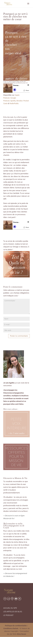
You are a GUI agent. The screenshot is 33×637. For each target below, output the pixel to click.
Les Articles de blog (12, 612)
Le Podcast (8, 615)
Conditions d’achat (10, 628)
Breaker (19, 101)
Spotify (13, 101)
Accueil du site (10, 608)
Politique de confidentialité (16, 626)
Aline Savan (21, 634)
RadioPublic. (14, 103)
